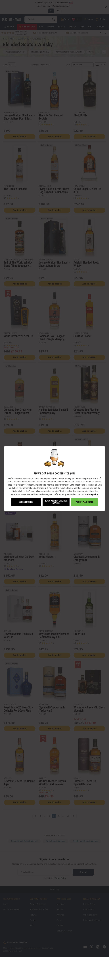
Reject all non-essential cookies (56, 502)
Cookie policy (91, 494)
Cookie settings (26, 502)
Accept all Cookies (84, 502)
